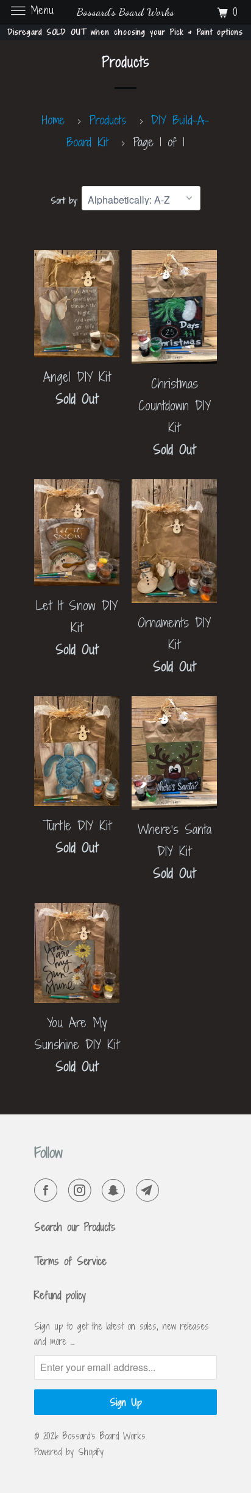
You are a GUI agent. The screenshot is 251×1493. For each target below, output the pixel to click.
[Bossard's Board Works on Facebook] (48, 1190)
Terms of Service (70, 1261)
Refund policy (60, 1295)
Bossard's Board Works (104, 1436)
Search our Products (75, 1227)
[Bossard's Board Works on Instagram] (82, 1190)
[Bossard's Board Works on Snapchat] (116, 1190)
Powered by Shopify (69, 1451)
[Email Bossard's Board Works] (150, 1190)
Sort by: (66, 200)
